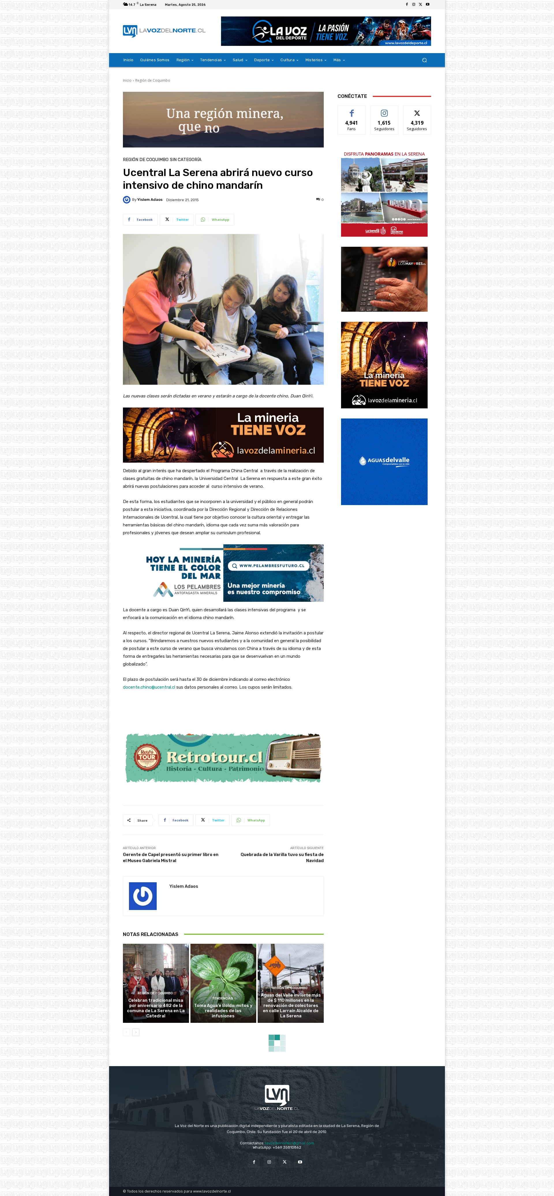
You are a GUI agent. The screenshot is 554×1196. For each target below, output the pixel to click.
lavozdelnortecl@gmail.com (289, 1143)
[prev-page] (126, 1032)
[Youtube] (427, 4)
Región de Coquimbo (152, 80)
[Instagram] (413, 4)
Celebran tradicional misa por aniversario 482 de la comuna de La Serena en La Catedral (156, 1008)
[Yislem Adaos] (127, 199)
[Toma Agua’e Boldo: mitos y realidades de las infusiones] (223, 983)
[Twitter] (420, 4)
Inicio (127, 80)
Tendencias (222, 998)
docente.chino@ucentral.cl (149, 687)
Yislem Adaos (149, 199)
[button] (424, 60)
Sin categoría (185, 160)
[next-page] (135, 1032)
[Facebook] (406, 4)
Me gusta (352, 110)
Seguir (384, 110)
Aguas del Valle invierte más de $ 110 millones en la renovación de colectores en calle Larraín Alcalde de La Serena (291, 1006)
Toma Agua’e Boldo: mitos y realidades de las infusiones (223, 1011)
